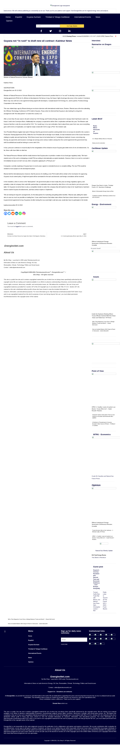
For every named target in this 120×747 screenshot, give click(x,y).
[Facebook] (5, 213)
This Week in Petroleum (99, 557)
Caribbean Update (100, 148)
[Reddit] (13, 213)
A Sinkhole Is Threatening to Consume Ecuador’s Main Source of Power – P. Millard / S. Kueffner (103, 424)
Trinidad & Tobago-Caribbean (57, 17)
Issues (96, 277)
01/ (116, 36)
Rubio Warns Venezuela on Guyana (96, 129)
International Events (82, 17)
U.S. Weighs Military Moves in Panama (102, 138)
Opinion (9, 21)
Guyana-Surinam (34, 17)
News (98, 17)
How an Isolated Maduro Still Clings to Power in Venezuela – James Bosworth (28, 623)
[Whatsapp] (20, 213)
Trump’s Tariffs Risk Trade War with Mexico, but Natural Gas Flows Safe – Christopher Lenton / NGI (96, 601)
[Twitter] (9, 213)
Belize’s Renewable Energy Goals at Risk (102, 191)
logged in (18, 226)
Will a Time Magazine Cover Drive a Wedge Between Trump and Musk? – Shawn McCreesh (103, 323)
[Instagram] (24, 213)
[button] (113, 18)
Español (18, 17)
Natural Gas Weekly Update (104, 550)
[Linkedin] (16, 213)
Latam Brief (97, 119)
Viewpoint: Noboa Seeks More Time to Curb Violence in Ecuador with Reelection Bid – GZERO (103, 416)
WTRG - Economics (102, 434)
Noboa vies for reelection (98, 143)
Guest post (98, 567)
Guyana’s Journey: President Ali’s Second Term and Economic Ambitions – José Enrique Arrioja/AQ (96, 579)
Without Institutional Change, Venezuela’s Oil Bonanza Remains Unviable (102, 243)
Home (8, 17)
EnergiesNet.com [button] (66, 10)
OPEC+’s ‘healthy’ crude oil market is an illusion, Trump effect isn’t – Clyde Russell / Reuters (103, 408)
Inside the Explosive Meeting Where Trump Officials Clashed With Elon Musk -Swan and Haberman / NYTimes (104, 315)
